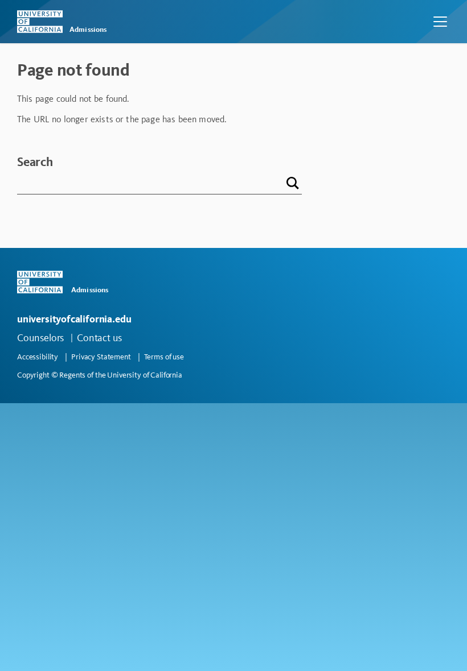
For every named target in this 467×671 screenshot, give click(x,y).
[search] (291, 184)
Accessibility (37, 357)
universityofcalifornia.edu (74, 318)
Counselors (40, 338)
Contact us (99, 338)
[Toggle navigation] (440, 21)
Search (35, 162)
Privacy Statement (101, 357)
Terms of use (164, 357)
